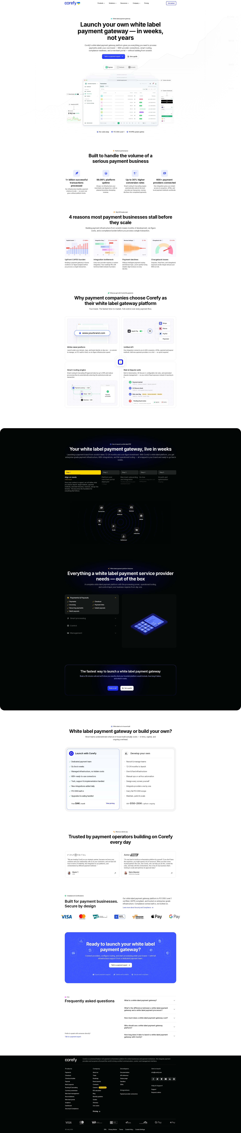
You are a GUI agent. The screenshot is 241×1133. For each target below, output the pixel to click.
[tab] (109, 67)
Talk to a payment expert (73, 1036)
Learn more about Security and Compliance (137, 907)
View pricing (110, 803)
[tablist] (120, 67)
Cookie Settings (140, 1129)
